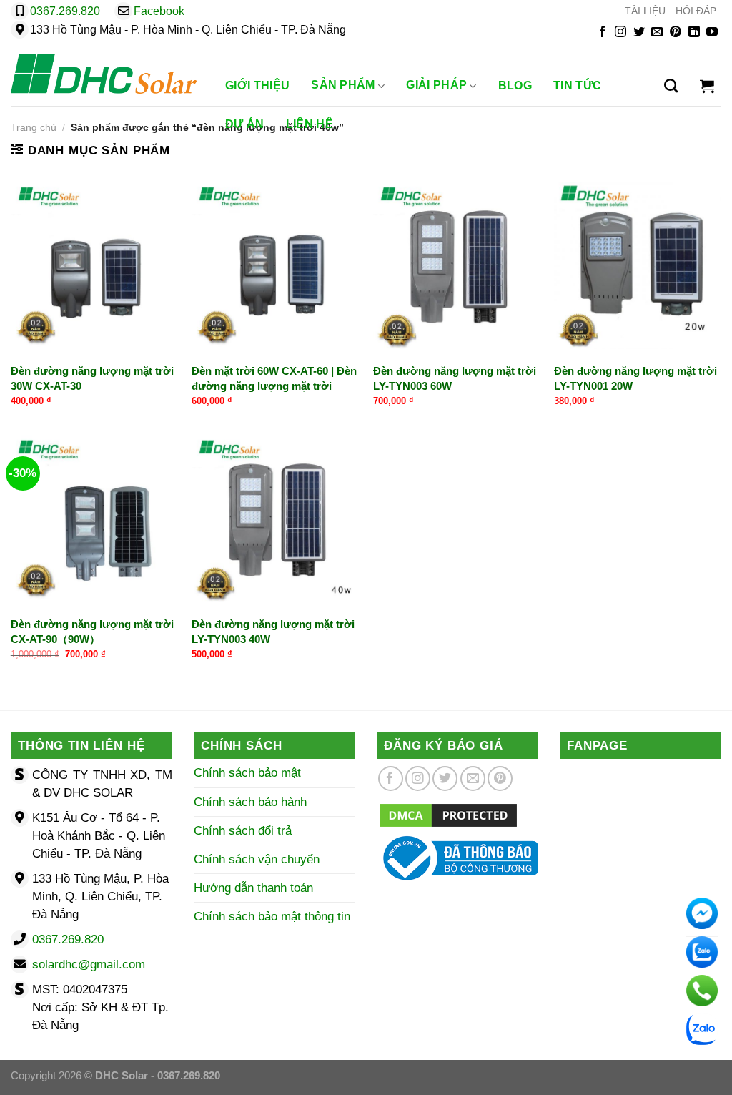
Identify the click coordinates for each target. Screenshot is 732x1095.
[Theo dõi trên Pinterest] (675, 32)
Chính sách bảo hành (250, 802)
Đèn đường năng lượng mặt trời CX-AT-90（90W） (92, 631)
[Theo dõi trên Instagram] (620, 32)
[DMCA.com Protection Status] (448, 815)
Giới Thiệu (257, 85)
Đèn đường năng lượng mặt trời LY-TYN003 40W (273, 631)
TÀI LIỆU (645, 11)
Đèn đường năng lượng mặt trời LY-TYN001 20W (635, 378)
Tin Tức (577, 85)
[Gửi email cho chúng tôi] (657, 32)
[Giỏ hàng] (707, 86)
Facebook (159, 11)
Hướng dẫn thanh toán (253, 888)
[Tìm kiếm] (671, 86)
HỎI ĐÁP (696, 11)
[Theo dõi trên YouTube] (712, 32)
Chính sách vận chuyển (257, 859)
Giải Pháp (436, 85)
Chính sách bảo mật (247, 773)
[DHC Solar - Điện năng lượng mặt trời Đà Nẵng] (104, 74)
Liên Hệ (309, 124)
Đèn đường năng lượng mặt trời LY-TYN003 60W (454, 378)
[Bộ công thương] (457, 858)
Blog (515, 85)
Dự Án (244, 124)
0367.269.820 (65, 11)
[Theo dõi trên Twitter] (639, 32)
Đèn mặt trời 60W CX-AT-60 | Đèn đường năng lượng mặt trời (274, 378)
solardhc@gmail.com (88, 964)
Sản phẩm (343, 85)
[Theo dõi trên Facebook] (602, 32)
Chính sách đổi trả (243, 831)
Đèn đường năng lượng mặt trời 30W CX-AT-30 (92, 378)
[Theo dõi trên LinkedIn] (694, 32)
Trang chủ (33, 127)
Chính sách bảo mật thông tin (272, 916)
